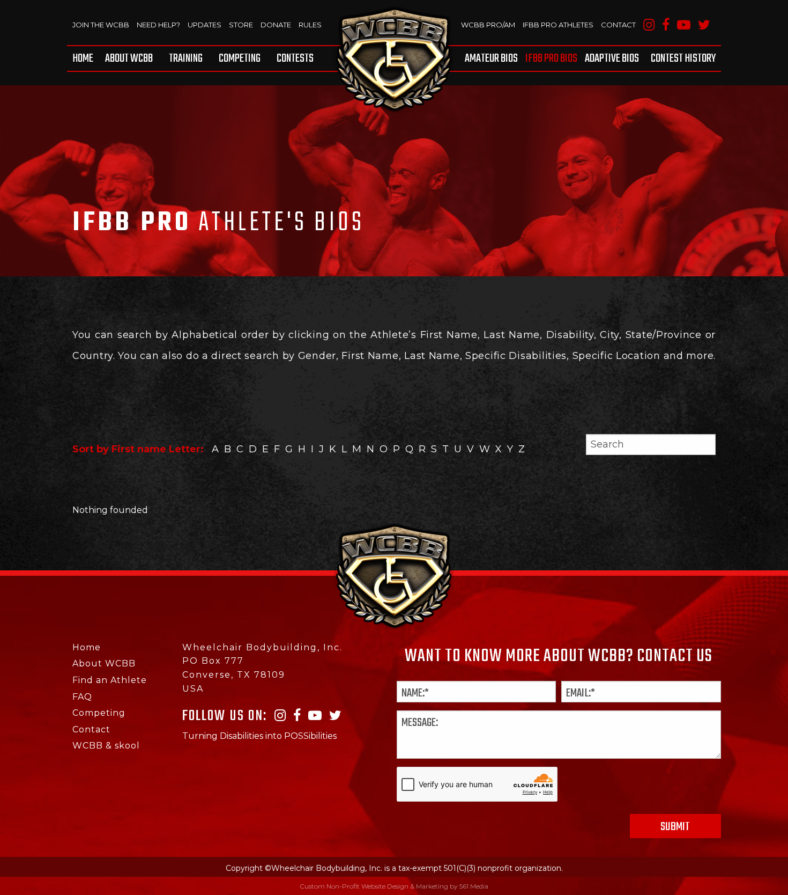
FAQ (82, 697)
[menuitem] (84, 58)
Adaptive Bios (612, 58)
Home (82, 58)
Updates (204, 24)
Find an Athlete (109, 680)
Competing (240, 58)
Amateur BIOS (491, 58)
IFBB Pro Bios (551, 58)
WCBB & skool (106, 745)
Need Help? (158, 24)
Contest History (683, 58)
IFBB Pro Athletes (558, 24)
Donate (276, 24)
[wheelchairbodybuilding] (394, 59)
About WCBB (129, 58)
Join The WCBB (100, 24)
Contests (295, 58)
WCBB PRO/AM (488, 24)
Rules (310, 24)
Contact (618, 24)
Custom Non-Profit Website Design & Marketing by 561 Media (394, 886)
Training (186, 58)
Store (241, 24)
